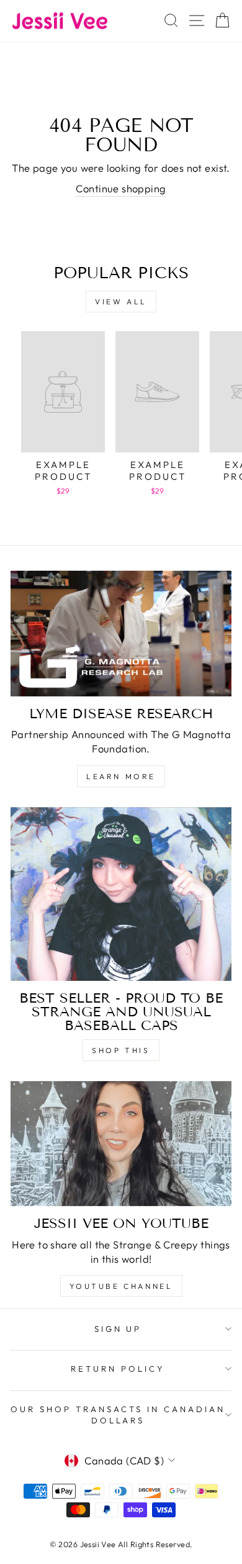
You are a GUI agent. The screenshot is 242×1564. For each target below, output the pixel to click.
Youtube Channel (121, 1286)
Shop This (121, 1050)
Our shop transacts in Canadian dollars (118, 1415)
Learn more (121, 776)
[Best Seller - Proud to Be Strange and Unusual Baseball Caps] (121, 894)
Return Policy (118, 1369)
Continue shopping (121, 188)
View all (121, 301)
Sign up (118, 1329)
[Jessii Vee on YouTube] (121, 1144)
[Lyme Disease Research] (121, 633)
